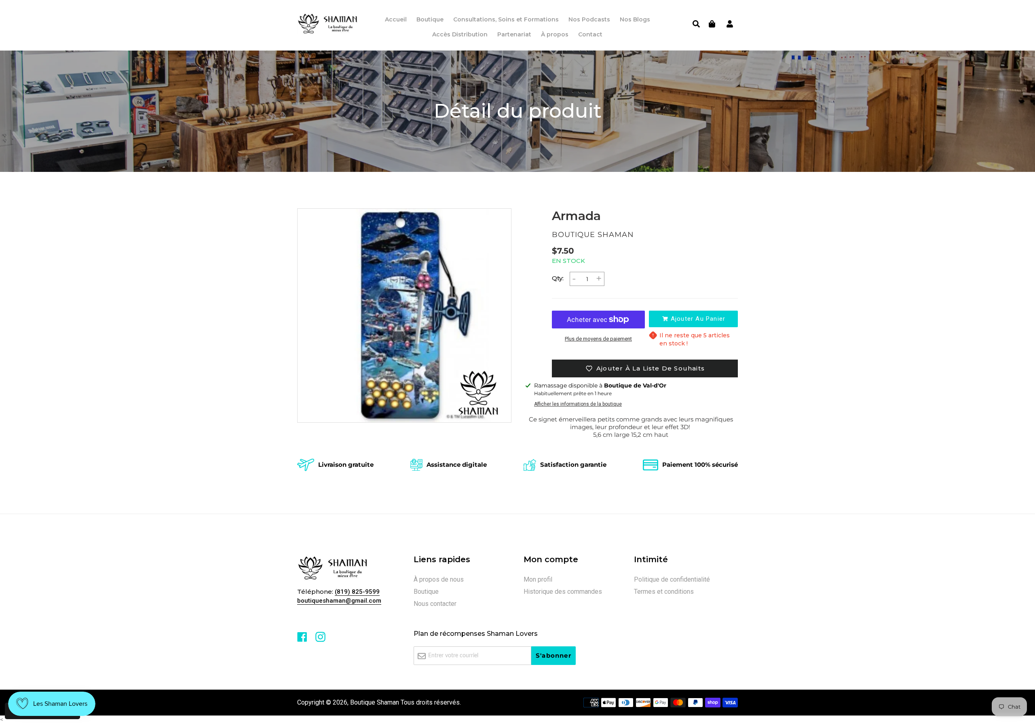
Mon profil (538, 579)
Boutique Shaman (374, 702)
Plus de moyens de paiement (598, 339)
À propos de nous (439, 579)
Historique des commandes (563, 591)
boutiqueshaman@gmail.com (339, 600)
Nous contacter (435, 604)
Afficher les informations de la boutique (578, 404)
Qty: (558, 278)
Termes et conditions (664, 591)
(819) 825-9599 (357, 591)
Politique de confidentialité (672, 579)
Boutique (426, 591)
